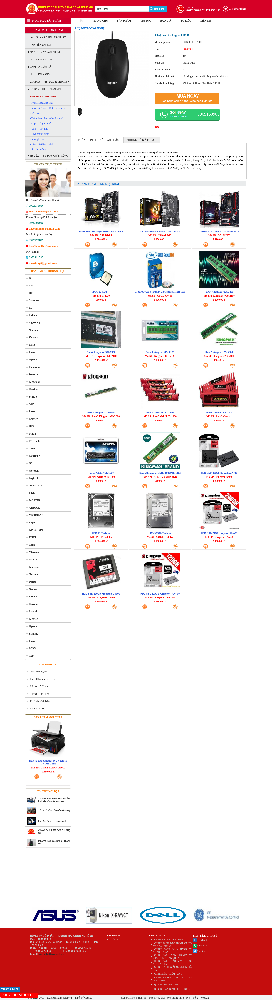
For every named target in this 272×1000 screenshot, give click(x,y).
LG (31, 307)
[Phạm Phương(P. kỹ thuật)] (27, 223)
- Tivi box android (39, 134)
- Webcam (35, 113)
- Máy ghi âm (37, 139)
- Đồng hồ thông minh (41, 144)
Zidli (31, 656)
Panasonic (34, 367)
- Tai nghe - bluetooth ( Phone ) (46, 118)
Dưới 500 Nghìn (38, 671)
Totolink (33, 559)
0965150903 (193, 10)
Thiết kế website (83, 997)
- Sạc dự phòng (38, 149)
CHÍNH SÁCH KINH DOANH (169, 939)
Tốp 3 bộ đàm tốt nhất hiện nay (54, 810)
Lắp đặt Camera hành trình (52, 821)
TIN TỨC (145, 20)
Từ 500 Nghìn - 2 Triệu (42, 679)
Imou (32, 352)
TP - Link (34, 441)
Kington (33, 618)
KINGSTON (36, 530)
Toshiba (33, 389)
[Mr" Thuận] (27, 258)
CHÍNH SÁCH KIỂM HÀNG (168, 973)
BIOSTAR (34, 500)
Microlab (34, 552)
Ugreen (33, 359)
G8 (30, 463)
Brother (33, 419)
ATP (31, 404)
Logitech (33, 478)
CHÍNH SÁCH (157, 935)
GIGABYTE (36, 485)
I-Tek (32, 493)
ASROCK (34, 507)
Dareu (32, 581)
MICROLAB (36, 515)
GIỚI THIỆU (112, 935)
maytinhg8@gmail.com (51, 953)
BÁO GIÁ (165, 20)
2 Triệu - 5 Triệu (39, 686)
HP (31, 293)
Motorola (34, 470)
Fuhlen (33, 315)
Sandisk (33, 611)
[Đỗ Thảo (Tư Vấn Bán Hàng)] (27, 206)
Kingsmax (34, 381)
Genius (33, 589)
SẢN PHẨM (124, 20)
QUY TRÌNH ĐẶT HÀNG (166, 984)
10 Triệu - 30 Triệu (40, 701)
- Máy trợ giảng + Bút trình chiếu (47, 108)
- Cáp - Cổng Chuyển (41, 123)
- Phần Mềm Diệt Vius (41, 102)
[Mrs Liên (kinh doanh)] (27, 240)
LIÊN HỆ (205, 20)
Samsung (34, 300)
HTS (31, 426)
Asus (31, 285)
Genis (32, 544)
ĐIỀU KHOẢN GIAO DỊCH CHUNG (172, 989)
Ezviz (32, 344)
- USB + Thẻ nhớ (39, 128)
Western (33, 374)
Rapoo (32, 522)
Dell (31, 278)
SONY (32, 648)
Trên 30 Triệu (37, 708)
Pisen (32, 411)
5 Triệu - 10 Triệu (39, 693)
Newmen (33, 330)
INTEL (33, 537)
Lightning (34, 322)
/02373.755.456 (211, 10)
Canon (32, 448)
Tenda (32, 433)
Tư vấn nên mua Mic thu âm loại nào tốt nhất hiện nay (54, 800)
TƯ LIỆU (186, 20)
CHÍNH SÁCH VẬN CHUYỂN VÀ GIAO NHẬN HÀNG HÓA (173, 956)
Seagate (33, 396)
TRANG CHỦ (100, 20)
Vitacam (33, 337)
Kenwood (34, 567)
